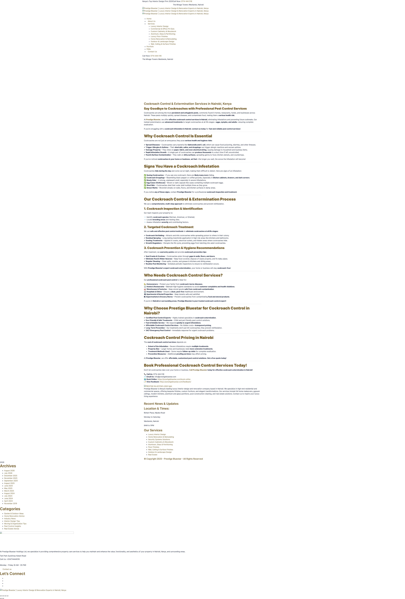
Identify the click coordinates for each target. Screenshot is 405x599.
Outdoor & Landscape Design (162, 41)
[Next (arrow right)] (3, 598)
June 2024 (8, 498)
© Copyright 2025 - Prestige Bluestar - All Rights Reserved (173, 459)
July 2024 (8, 496)
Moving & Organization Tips (15, 524)
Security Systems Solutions (159, 439)
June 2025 (8, 486)
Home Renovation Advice (14, 516)
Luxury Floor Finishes (159, 36)
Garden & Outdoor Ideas (14, 513)
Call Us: (3, 559)
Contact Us (152, 52)
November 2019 (10, 503)
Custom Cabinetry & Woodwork (163, 31)
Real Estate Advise (11, 529)
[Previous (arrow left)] (1, 598)
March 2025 (9, 491)
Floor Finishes (153, 447)
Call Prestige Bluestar (198, 370)
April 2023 (8, 501)
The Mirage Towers (180, 5)
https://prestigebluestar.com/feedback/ (175, 382)
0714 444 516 (186, 1)
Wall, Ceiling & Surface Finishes (163, 44)
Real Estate (152, 455)
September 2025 (11, 481)
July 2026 (8, 473)
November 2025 (10, 478)
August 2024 (9, 493)
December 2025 (10, 476)
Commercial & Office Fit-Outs (162, 29)
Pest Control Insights (12, 526)
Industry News (10, 518)
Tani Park (3, 556)
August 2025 (9, 483)
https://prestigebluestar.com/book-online (174, 379)
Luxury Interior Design (157, 434)
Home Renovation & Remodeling (164, 39)
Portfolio (150, 46)
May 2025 (8, 488)
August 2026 (9, 470)
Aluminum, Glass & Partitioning (163, 34)
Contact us (7, 569)
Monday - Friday (6, 565)
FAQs (149, 49)
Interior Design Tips (12, 521)
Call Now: (177, 1)
